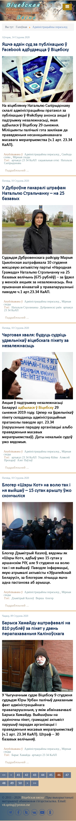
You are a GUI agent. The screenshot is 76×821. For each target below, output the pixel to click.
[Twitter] (26, 812)
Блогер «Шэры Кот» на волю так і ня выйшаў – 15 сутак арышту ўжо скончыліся (37, 490)
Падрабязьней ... (17, 170)
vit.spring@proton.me (16, 805)
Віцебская (23, 4)
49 (12, 783)
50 (20, 783)
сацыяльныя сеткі (48, 160)
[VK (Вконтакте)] (34, 812)
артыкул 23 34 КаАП (24, 160)
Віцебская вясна (32, 797)
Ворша (40, 598)
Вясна (26, 17)
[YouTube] (42, 812)
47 (67, 775)
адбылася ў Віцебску (36, 408)
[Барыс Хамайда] (37, 666)
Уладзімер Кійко (48, 457)
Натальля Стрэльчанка (25, 307)
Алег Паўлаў (25, 460)
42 (26, 775)
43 (34, 775)
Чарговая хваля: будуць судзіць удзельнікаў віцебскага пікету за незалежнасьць (35, 340)
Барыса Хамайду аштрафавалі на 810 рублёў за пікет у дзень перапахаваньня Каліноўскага (36, 628)
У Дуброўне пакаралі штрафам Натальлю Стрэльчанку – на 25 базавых (34, 193)
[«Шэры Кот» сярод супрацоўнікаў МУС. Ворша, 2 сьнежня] (37, 526)
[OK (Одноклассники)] (50, 812)
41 (18, 775)
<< (3, 775)
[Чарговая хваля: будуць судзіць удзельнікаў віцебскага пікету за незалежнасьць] (37, 375)
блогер (49, 598)
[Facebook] (18, 812)
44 (42, 775)
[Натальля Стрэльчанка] (37, 229)
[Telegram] (10, 812)
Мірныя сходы (21, 157)
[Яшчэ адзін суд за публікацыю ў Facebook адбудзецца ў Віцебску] (37, 79)
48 (3, 783)
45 (50, 775)
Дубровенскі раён (51, 307)
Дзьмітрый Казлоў (23, 598)
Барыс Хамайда (21, 755)
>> (34, 783)
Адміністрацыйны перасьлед (41, 154)
